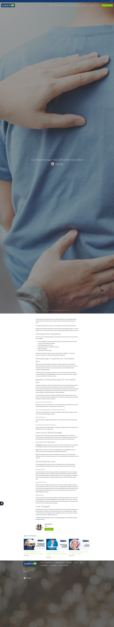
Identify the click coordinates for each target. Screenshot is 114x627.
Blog (98, 5)
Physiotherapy (51, 374)
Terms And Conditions (63, 565)
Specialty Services (73, 5)
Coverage (84, 5)
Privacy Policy (53, 565)
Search (111, 1)
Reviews (92, 5)
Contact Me (49, 529)
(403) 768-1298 (26, 571)
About (51, 5)
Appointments (106, 5)
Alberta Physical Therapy (43, 517)
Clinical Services (60, 5)
